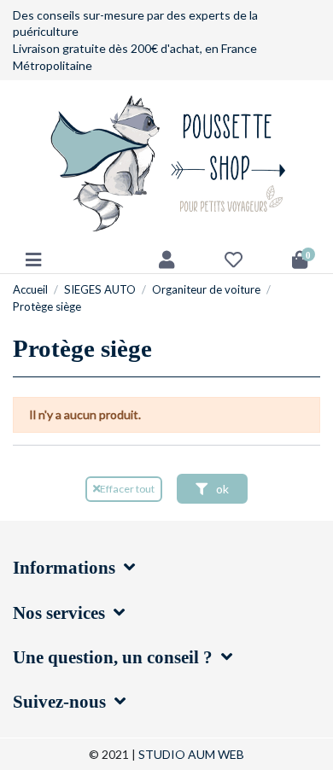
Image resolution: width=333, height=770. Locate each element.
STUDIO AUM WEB (191, 754)
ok (221, 488)
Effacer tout (127, 488)
